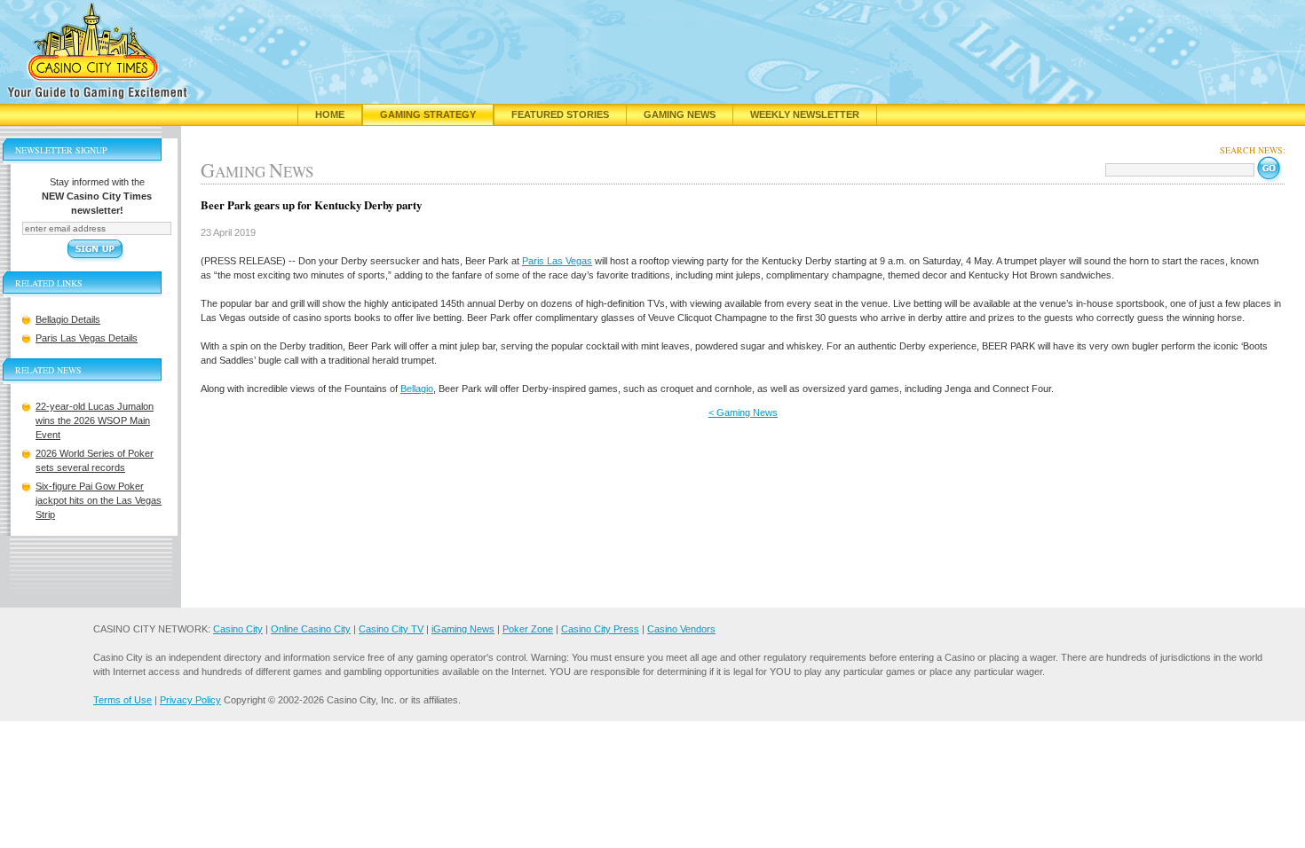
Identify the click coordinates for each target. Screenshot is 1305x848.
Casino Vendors (681, 629)
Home (329, 114)
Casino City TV (391, 629)
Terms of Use (122, 700)
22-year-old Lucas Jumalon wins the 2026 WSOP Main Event (95, 420)
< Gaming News (743, 412)
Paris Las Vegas (557, 260)
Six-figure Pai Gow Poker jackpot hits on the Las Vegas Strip (99, 500)
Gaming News (680, 114)
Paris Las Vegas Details (87, 338)
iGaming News (462, 629)
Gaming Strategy (428, 114)
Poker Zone (527, 629)
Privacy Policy (190, 700)
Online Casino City (311, 629)
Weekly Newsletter (804, 114)
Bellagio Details (68, 319)
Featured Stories (560, 114)
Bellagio (416, 388)
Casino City (238, 629)
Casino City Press (600, 629)
